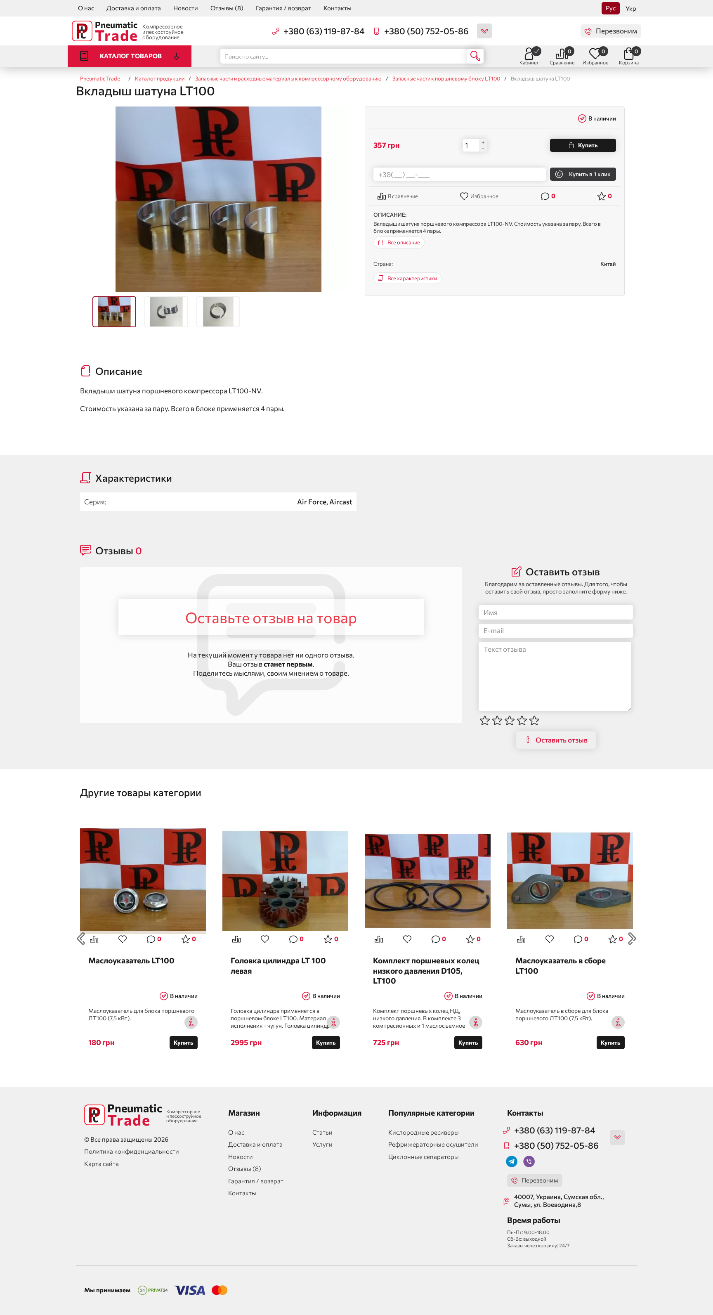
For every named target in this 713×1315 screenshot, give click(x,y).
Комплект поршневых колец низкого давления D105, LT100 (426, 970)
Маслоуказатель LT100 (131, 960)
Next (632, 938)
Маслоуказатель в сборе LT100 (560, 965)
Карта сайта (101, 1163)
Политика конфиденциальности (131, 1151)
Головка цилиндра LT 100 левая (278, 965)
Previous (81, 938)
